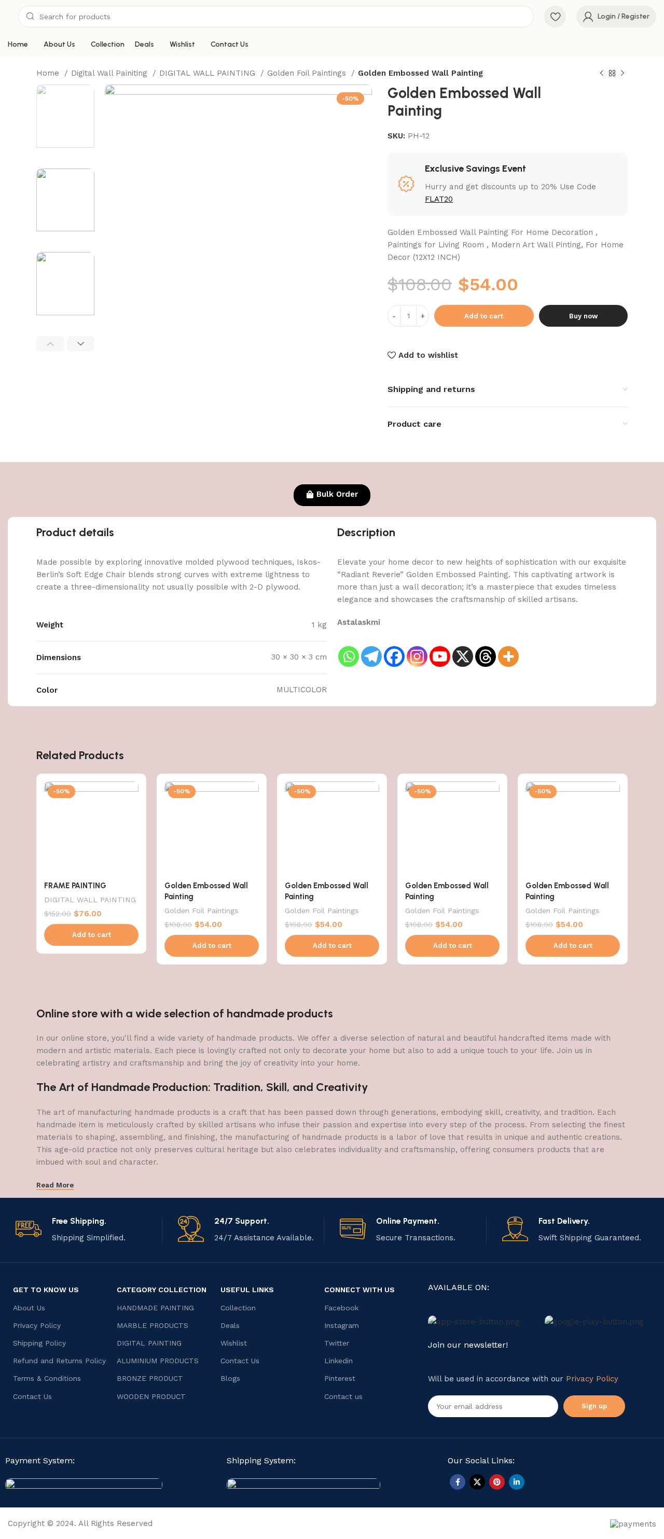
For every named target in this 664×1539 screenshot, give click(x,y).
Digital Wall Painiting (110, 73)
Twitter (336, 1343)
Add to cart (483, 316)
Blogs (230, 1378)
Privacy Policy (37, 1325)
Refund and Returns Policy (59, 1360)
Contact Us (32, 1396)
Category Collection (161, 1289)
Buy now (583, 316)
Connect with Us (359, 1289)
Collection (238, 1308)
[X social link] (477, 1482)
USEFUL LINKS (247, 1289)
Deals (230, 1325)
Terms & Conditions (47, 1378)
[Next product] (622, 73)
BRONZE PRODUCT (150, 1378)
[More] (508, 648)
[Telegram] (371, 648)
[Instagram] (417, 648)
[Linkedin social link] (516, 1482)
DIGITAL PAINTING (149, 1343)
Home (49, 73)
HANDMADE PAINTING (155, 1308)
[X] (462, 648)
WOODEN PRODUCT (151, 1396)
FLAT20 (439, 199)
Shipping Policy (39, 1343)
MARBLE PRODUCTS (152, 1325)
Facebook (341, 1308)
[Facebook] (394, 648)
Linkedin (338, 1360)
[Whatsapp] (348, 648)
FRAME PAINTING (75, 885)
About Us (29, 1308)
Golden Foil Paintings (308, 73)
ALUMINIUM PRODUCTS (158, 1360)
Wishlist (233, 1343)
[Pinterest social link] (497, 1482)
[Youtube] (440, 648)
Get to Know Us (46, 1289)
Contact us (343, 1396)
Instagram (341, 1325)
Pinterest (339, 1378)
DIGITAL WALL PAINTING (208, 73)
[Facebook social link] (457, 1482)
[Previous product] (602, 73)
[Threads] (485, 648)
